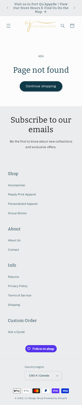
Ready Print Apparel (22, 194)
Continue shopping (41, 86)
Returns (13, 276)
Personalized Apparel (23, 203)
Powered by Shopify (55, 398)
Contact (13, 249)
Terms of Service (19, 295)
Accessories (16, 185)
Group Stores (17, 213)
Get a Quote (16, 332)
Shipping (14, 304)
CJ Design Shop (34, 398)
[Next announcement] (74, 8)
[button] (8, 25)
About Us (14, 240)
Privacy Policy (18, 286)
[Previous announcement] (7, 8)
